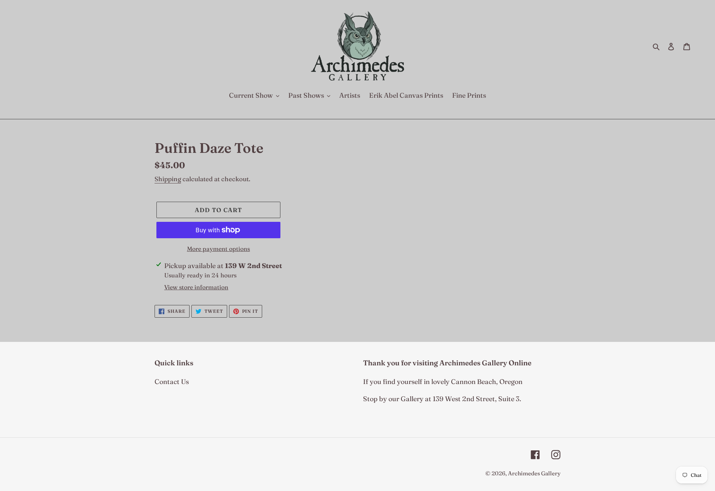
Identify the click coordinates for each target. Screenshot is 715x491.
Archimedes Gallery (534, 473)
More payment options (218, 248)
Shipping (168, 179)
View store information (196, 287)
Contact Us (172, 381)
